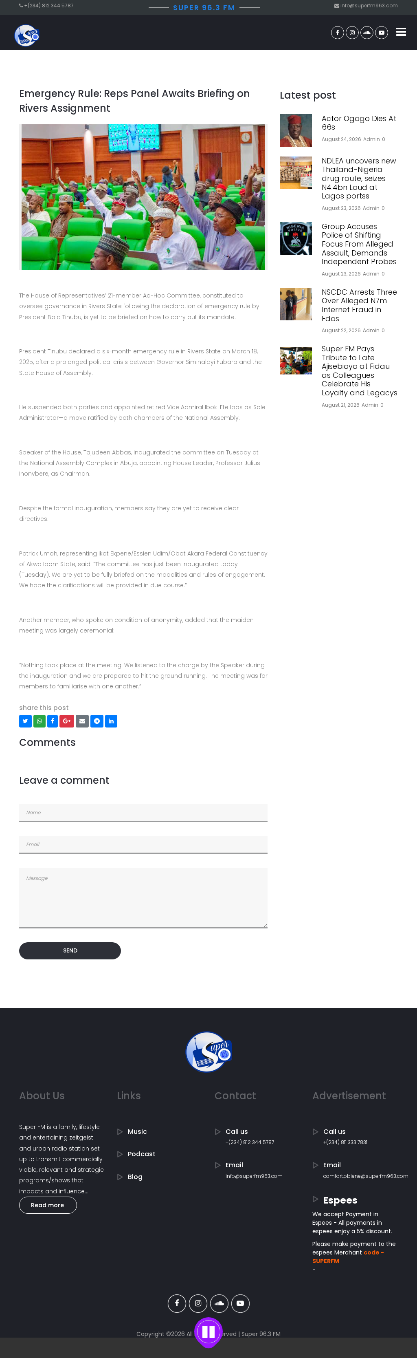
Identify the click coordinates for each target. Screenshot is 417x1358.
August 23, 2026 (341, 208)
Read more (47, 1205)
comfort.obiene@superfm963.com (365, 1176)
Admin (371, 139)
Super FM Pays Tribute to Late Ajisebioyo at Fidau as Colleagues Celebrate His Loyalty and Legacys (359, 371)
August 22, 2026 (341, 330)
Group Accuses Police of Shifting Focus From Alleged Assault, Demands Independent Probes (359, 244)
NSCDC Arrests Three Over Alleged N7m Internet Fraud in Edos (359, 305)
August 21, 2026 (341, 404)
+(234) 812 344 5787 (250, 1142)
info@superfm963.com (254, 1176)
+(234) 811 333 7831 (345, 1142)
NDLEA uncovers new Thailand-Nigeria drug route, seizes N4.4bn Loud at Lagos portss (359, 178)
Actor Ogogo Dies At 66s (359, 122)
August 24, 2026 (341, 139)
